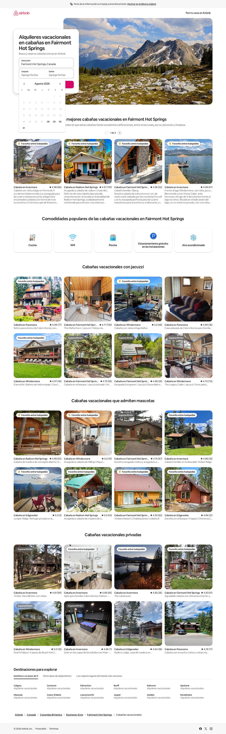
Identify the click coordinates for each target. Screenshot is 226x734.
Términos (53, 728)
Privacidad (41, 728)
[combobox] (46, 64)
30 (60, 121)
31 (24, 128)
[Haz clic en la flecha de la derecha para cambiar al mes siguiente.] (60, 84)
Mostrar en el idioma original (141, 4)
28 (48, 121)
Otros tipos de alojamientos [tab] (57, 676)
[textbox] (32, 75)
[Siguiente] (119, 132)
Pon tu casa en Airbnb (198, 13)
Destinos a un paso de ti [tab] (26, 676)
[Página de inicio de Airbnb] (22, 13)
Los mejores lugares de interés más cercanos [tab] (99, 676)
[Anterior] (106, 132)
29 (54, 121)
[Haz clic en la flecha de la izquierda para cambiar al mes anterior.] (24, 84)
